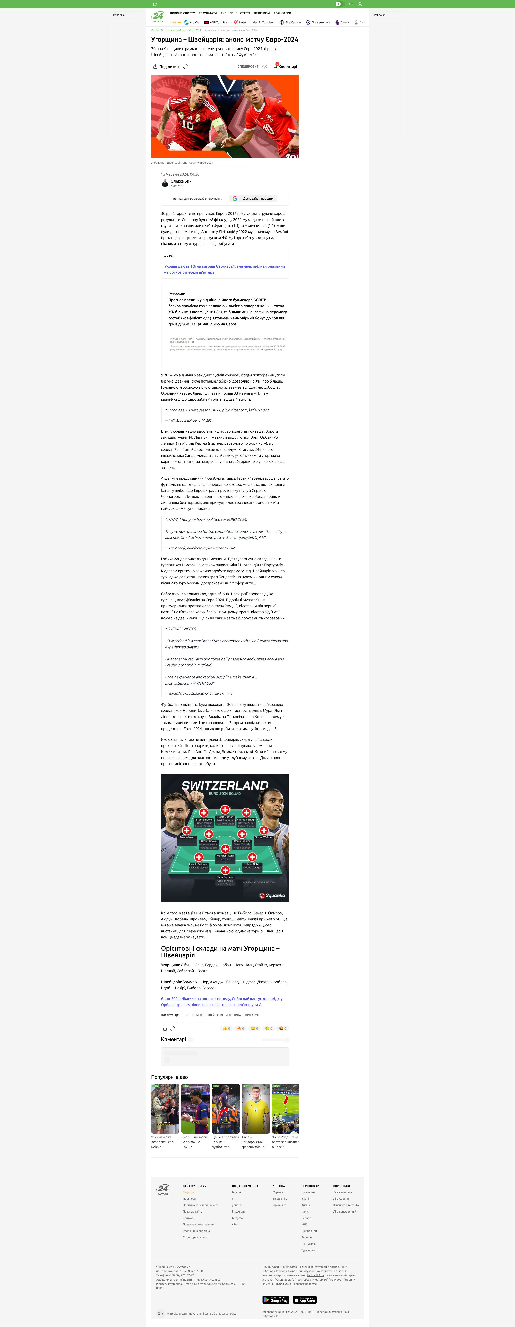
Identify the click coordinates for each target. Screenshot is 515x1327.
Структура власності (196, 1237)
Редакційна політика (196, 1230)
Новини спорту (182, 13)
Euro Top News (193, 1015)
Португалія (308, 1243)
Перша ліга (280, 1198)
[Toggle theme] (340, 4)
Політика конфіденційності (200, 1205)
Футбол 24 (157, 30)
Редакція (189, 1192)
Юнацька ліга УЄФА (346, 1205)
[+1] (155, 4)
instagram (238, 1211)
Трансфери (282, 13)
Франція (306, 1237)
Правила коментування (198, 1224)
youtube (237, 1205)
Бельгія (306, 1218)
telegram (238, 1218)
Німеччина (308, 1192)
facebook (238, 1192)
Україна (195, 22)
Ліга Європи (293, 22)
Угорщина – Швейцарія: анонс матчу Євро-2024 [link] (231, 30)
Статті (245, 13)
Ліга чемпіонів (320, 22)
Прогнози (262, 13)
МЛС (304, 1224)
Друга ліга (279, 1205)
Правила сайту (192, 1211)
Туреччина (308, 1250)
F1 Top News (267, 22)
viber (235, 1224)
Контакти (189, 1218)
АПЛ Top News (219, 22)
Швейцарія (215, 1015)
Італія (305, 1211)
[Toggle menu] (360, 13)
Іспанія (243, 22)
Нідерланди (309, 1230)
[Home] (157, 21)
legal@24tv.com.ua (209, 1279)
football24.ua (315, 1275)
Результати (208, 13)
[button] (228, 13)
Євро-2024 (195, 30)
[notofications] (350, 4)
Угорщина (233, 1015)
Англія (345, 22)
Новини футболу (176, 30)
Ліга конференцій (371, 22)
